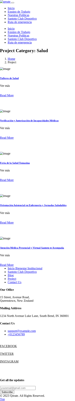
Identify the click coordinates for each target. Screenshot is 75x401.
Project (12, 278)
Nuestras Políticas (18, 15)
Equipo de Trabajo (19, 11)
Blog (11, 275)
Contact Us (14, 282)
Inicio (11, 8)
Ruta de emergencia (20, 22)
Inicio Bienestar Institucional (25, 268)
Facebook (4, 346)
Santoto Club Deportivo (22, 18)
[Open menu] (12, 2)
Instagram (4, 361)
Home (11, 58)
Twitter (4, 353)
